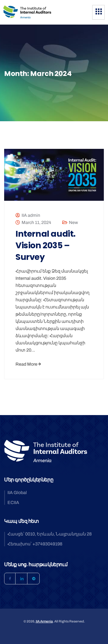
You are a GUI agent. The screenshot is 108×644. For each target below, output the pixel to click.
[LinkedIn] (21, 578)
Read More (26, 364)
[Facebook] (10, 578)
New (73, 222)
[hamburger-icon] (98, 12)
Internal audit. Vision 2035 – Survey (46, 245)
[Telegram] (33, 578)
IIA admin (31, 215)
